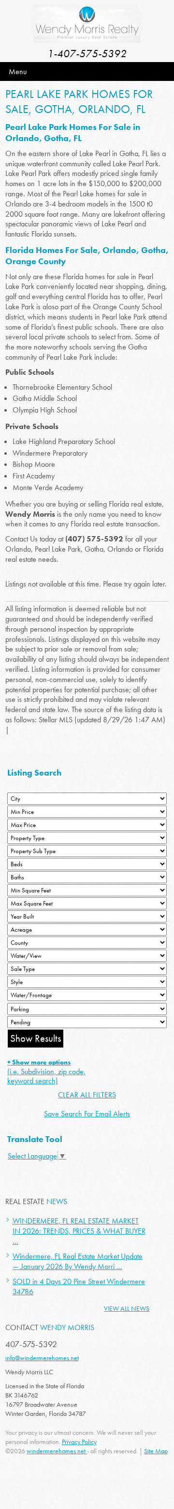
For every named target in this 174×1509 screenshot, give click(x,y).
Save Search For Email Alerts (87, 1114)
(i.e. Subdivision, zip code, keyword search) (46, 1072)
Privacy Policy (79, 1441)
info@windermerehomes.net (42, 1357)
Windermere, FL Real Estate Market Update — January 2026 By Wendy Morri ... (78, 1261)
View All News (126, 1308)
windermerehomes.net (57, 1450)
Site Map (156, 1450)
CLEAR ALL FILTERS (87, 1095)
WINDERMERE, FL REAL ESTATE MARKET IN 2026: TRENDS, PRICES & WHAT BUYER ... (79, 1231)
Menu (18, 71)
